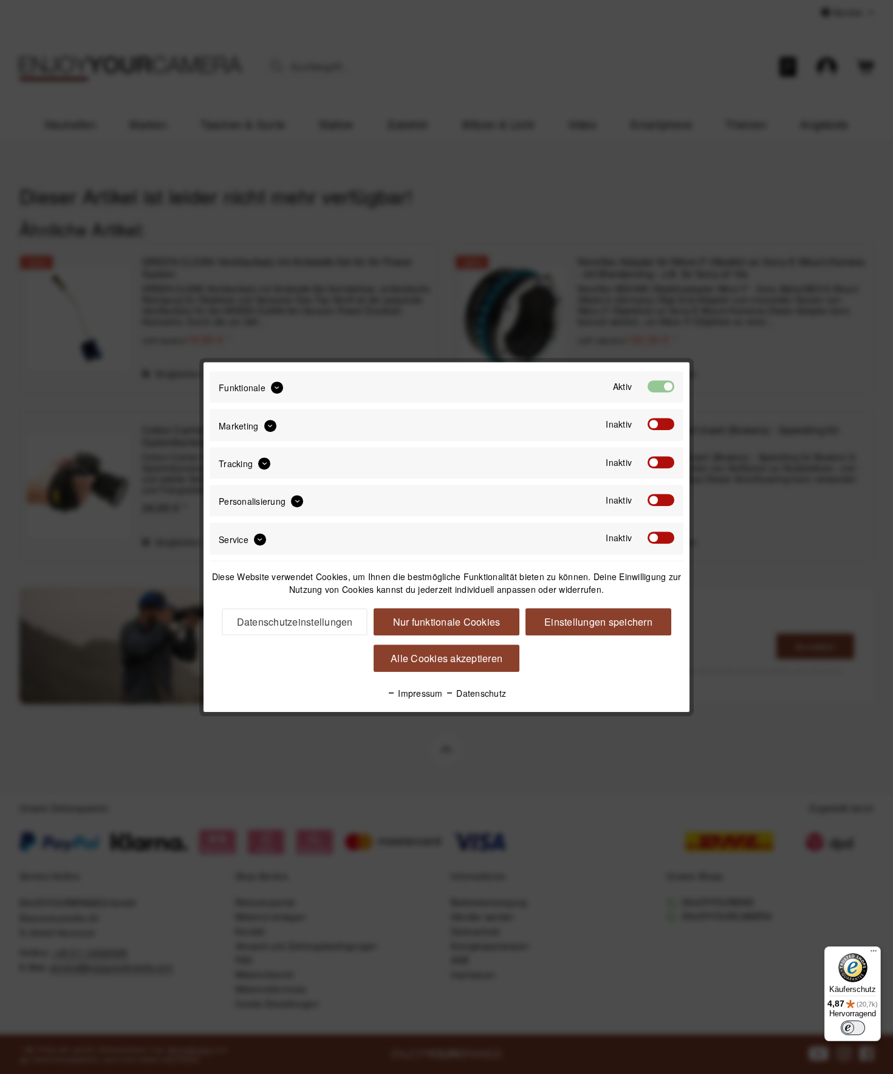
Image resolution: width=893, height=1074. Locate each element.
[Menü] (873, 953)
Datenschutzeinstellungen (295, 622)
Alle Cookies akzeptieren (446, 658)
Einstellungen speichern (598, 622)
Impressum (419, 693)
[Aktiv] (661, 386)
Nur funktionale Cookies (447, 622)
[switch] (853, 1028)
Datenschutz (480, 693)
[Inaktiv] (661, 425)
